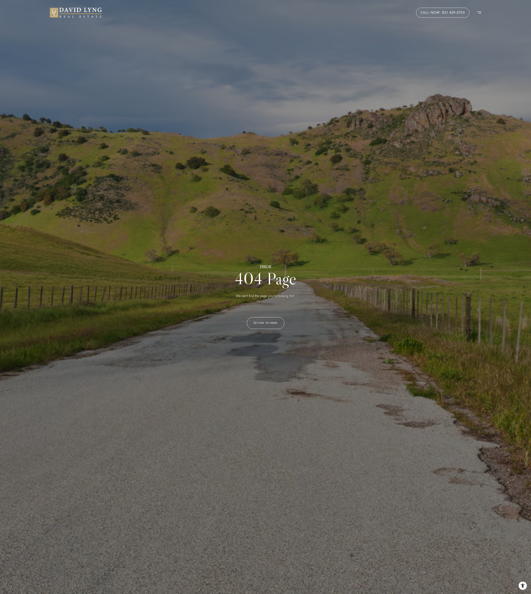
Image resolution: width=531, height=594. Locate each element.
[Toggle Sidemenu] (477, 13)
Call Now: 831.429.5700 (442, 12)
